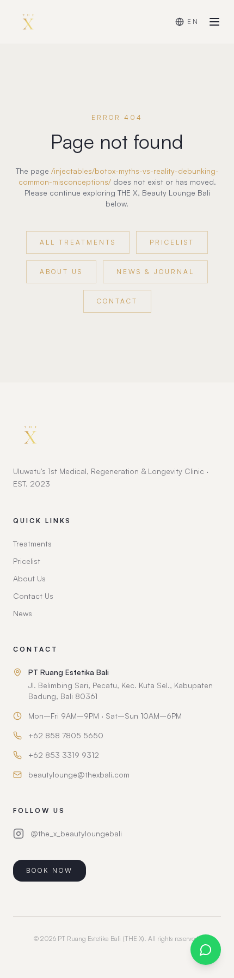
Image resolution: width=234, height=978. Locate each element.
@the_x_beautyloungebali (76, 833)
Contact (117, 301)
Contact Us (33, 595)
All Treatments (78, 242)
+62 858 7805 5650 (65, 735)
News (22, 613)
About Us (61, 272)
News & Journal (155, 272)
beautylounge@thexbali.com (79, 774)
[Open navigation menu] (214, 21)
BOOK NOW (49, 870)
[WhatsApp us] (205, 949)
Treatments (32, 543)
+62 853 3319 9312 (63, 755)
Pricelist (172, 242)
